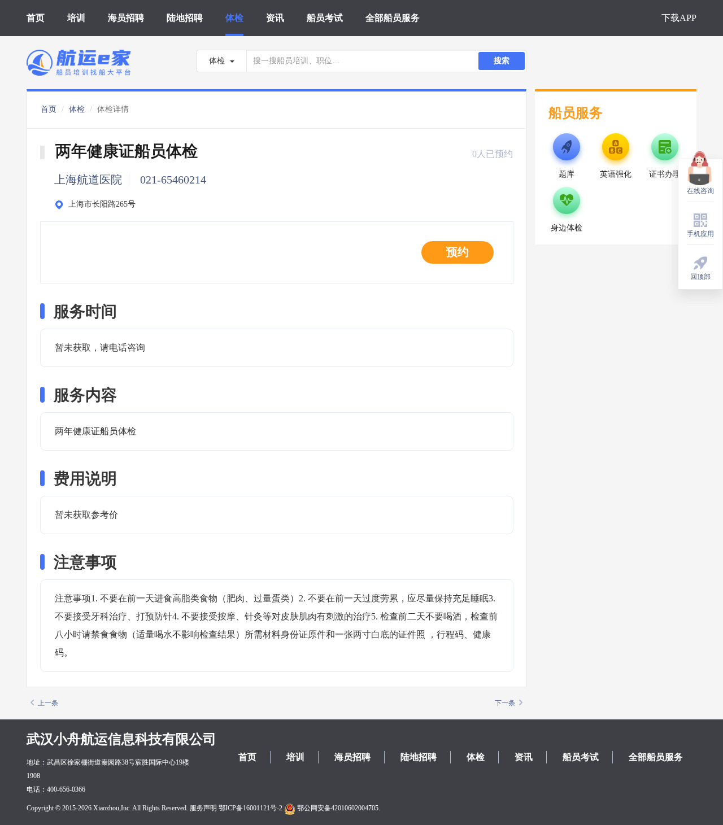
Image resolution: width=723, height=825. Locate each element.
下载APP (678, 18)
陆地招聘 (185, 18)
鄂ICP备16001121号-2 (250, 808)
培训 (76, 18)
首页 (36, 18)
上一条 (48, 703)
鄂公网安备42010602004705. (337, 808)
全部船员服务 (392, 18)
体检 (234, 18)
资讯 (275, 18)
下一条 (505, 703)
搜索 (501, 60)
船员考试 (325, 18)
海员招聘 (126, 18)
